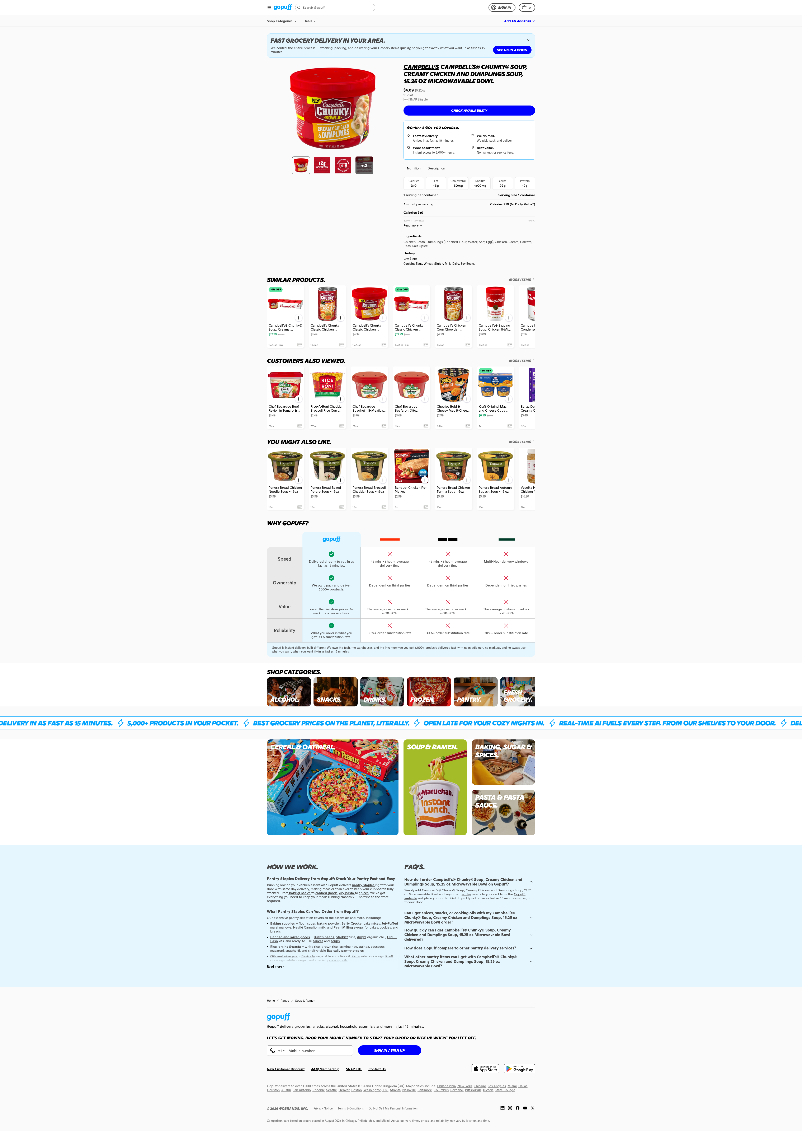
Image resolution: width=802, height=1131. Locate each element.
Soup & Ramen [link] (305, 1000)
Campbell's (421, 67)
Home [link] (271, 1000)
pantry (466, 894)
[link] (283, 7)
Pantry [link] (284, 1000)
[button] (527, 7)
